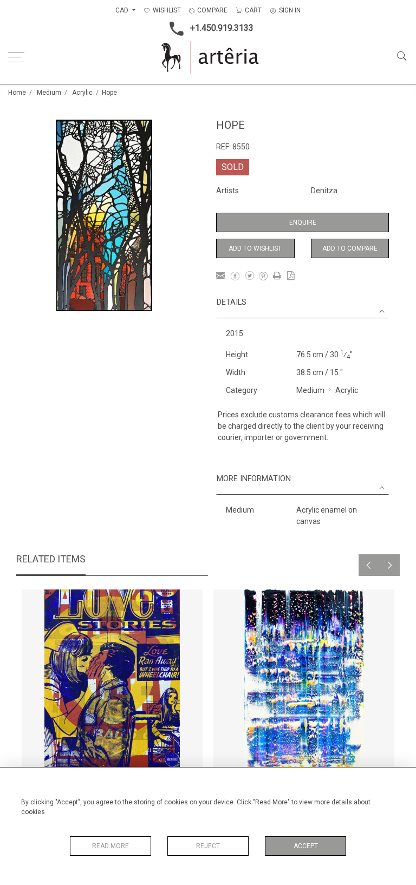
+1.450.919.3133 (221, 28)
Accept (306, 846)
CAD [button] (122, 10)
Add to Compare (350, 248)
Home (17, 92)
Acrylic (82, 92)
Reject (208, 846)
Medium (49, 92)
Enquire (302, 222)
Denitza (324, 190)
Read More (110, 846)
